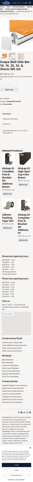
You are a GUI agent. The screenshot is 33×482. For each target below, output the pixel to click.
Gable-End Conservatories (12, 391)
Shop (8, 7)
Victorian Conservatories (12, 402)
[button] (30, 448)
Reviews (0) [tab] (6, 124)
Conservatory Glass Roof (12, 342)
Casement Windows (10, 365)
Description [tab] (7, 114)
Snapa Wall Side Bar (7, 11)
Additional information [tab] (10, 119)
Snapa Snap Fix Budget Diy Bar (16, 9)
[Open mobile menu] (30, 3)
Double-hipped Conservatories (14, 385)
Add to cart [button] (7, 194)
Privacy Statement (19, 479)
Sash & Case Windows (11, 371)
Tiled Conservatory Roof (12, 351)
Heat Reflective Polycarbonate (14, 345)
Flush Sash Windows (10, 368)
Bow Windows (8, 359)
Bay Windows (7, 362)
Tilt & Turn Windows (10, 376)
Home (2, 7)
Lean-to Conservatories (11, 394)
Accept (16, 465)
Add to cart (9, 90)
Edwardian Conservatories (13, 388)
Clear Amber (7, 104)
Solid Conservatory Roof (12, 348)
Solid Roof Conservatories (12, 399)
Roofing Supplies (19, 7)
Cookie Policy (11, 479)
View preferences (16, 475)
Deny (16, 470)
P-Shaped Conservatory (11, 396)
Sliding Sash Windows (11, 374)
